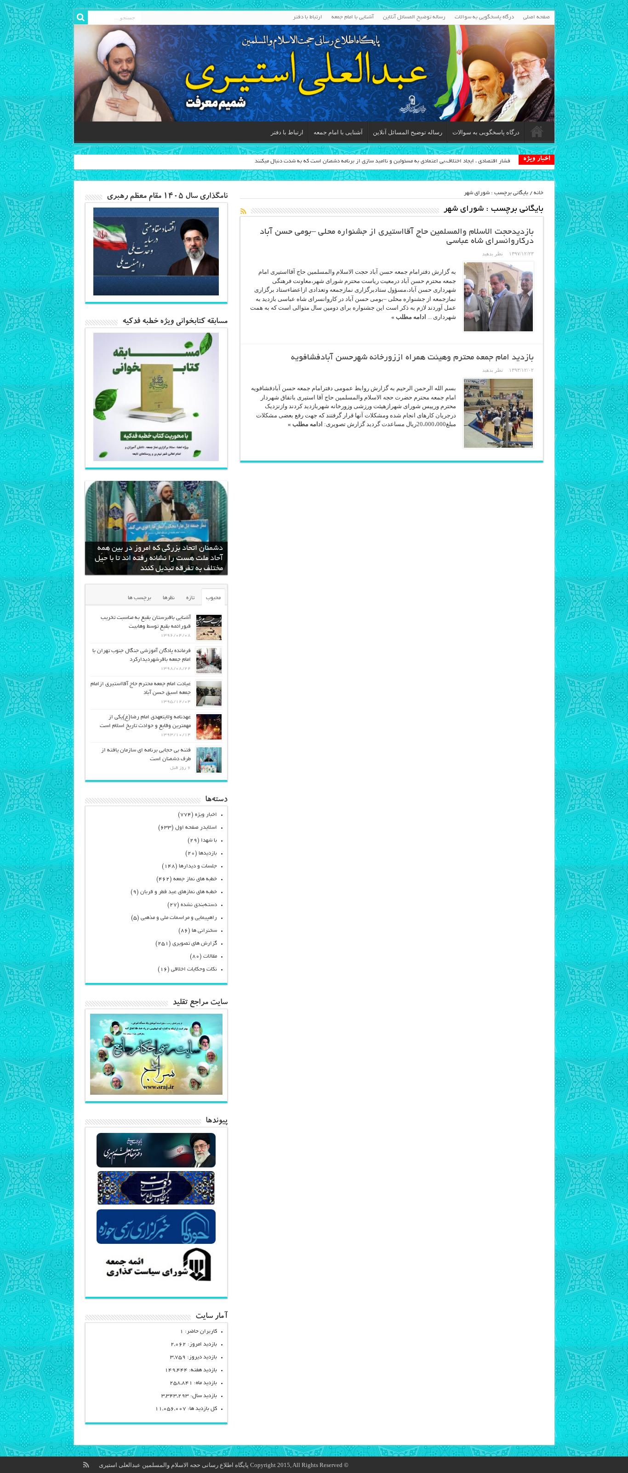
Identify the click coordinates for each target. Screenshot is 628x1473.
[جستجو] (81, 17)
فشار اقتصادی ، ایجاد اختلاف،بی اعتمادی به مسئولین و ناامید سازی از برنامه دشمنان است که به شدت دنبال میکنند (382, 161)
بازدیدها (208, 853)
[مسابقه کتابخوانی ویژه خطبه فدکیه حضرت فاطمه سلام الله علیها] (156, 459)
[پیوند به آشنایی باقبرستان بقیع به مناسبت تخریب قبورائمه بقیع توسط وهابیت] (209, 627)
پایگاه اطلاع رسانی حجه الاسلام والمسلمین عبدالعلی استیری (174, 1464)
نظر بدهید (492, 253)
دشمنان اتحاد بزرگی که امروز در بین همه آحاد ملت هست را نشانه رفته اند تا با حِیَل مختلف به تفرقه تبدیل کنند (159, 558)
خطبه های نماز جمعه (195, 879)
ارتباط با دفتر (307, 17)
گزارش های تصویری (194, 944)
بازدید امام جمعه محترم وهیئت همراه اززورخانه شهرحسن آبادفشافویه (412, 358)
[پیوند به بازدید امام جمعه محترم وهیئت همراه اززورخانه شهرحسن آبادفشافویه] (498, 413)
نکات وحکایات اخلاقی (194, 969)
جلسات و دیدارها (198, 866)
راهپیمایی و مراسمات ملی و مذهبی (179, 918)
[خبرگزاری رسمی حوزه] (156, 1242)
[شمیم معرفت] (314, 73)
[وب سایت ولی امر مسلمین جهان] (156, 1166)
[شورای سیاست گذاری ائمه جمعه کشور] (156, 1280)
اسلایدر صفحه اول (196, 828)
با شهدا (209, 840)
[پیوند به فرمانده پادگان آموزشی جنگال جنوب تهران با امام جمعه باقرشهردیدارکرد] (209, 660)
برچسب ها (139, 598)
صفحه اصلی (536, 17)
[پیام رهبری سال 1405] (156, 293)
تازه (190, 598)
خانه (538, 193)
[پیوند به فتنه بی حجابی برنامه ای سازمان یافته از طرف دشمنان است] (209, 760)
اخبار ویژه (206, 815)
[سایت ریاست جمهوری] (156, 1204)
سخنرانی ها (204, 931)
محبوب (213, 598)
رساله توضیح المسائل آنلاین (414, 17)
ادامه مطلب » (408, 316)
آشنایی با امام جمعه (352, 17)
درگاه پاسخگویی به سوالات (484, 17)
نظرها (169, 598)
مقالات (210, 956)
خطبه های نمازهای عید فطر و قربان (178, 892)
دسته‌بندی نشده (199, 905)
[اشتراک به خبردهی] (243, 211)
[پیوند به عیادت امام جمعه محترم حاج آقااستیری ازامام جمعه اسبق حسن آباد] (209, 693)
